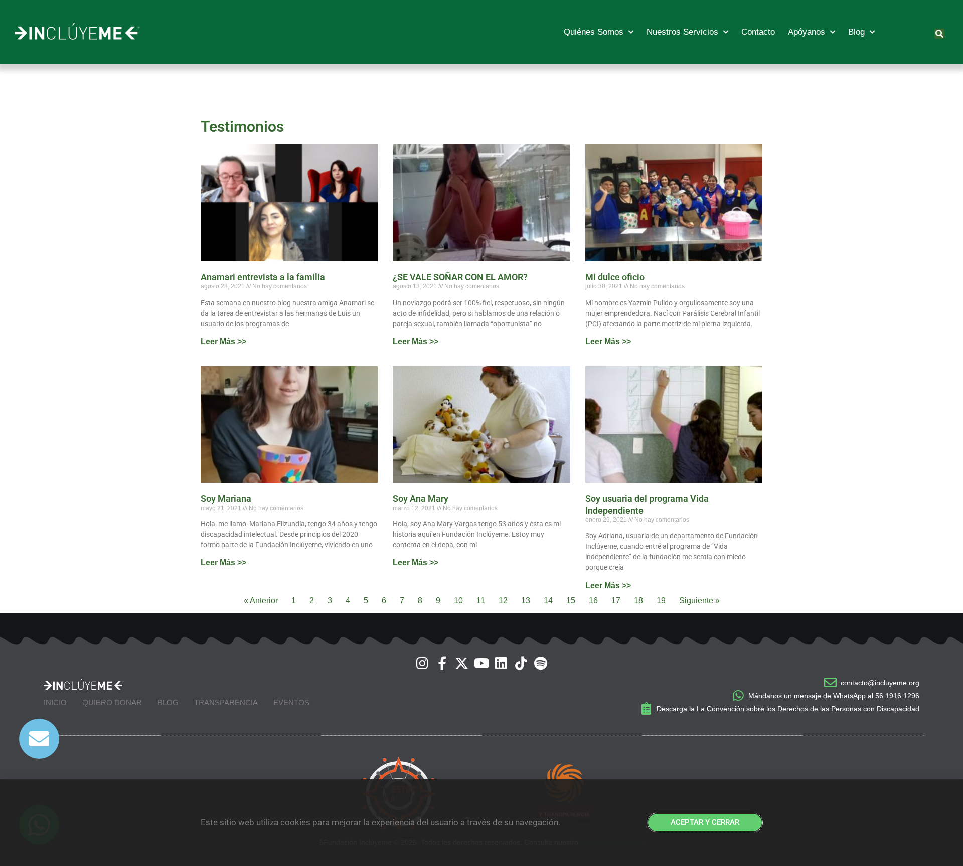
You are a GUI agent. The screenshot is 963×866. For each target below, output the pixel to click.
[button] (939, 34)
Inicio (55, 702)
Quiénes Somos (593, 32)
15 (570, 600)
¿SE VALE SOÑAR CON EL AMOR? (460, 277)
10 (458, 600)
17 (615, 600)
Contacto (758, 32)
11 (480, 600)
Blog (856, 32)
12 (503, 600)
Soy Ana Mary (420, 498)
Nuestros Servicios (682, 32)
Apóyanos (806, 32)
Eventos (291, 702)
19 (661, 600)
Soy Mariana (226, 498)
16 (593, 600)
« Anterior (261, 600)
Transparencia (226, 702)
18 (638, 600)
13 (525, 600)
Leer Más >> (223, 341)
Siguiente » (699, 600)
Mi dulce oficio (615, 277)
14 (548, 600)
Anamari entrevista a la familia (263, 277)
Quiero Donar (112, 702)
